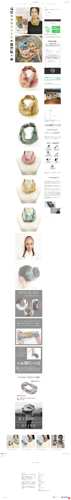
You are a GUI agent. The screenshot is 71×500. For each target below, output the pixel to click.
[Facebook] (46, 216)
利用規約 (39, 486)
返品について (40, 477)
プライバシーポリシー (41, 487)
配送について (40, 478)
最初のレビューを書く (66, 453)
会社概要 (39, 484)
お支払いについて (40, 475)
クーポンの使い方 (40, 474)
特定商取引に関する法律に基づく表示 (43, 490)
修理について (40, 480)
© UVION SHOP (5, 497)
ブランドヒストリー (41, 483)
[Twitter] (47, 216)
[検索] (66, 2)
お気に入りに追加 (52, 23)
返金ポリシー (40, 489)
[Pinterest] (48, 216)
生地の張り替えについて (41, 481)
